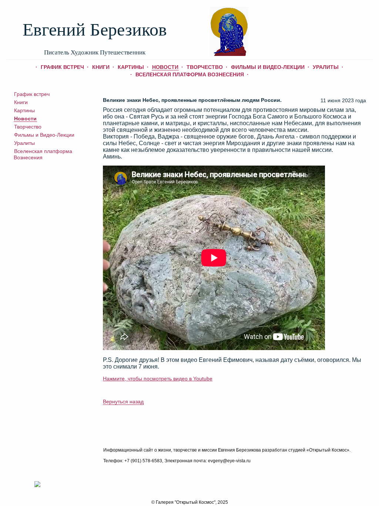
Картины (131, 67)
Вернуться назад (123, 402)
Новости (165, 67)
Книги (101, 67)
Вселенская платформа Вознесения (189, 74)
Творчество (205, 67)
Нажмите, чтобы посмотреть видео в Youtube (157, 379)
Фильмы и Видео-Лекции (268, 67)
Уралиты (326, 67)
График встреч (62, 67)
